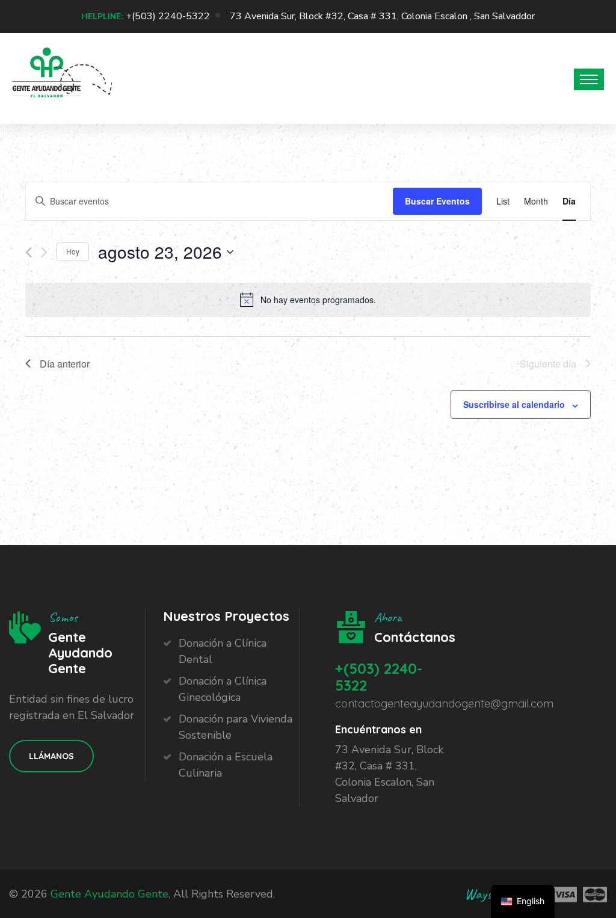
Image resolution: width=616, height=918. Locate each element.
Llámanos (51, 756)
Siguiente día (548, 364)
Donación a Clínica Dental (222, 651)
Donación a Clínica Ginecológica (222, 689)
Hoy (72, 251)
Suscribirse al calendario (514, 404)
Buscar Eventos (437, 201)
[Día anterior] (28, 252)
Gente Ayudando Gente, (110, 894)
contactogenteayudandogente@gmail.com (444, 703)
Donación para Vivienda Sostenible (235, 727)
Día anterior (65, 364)
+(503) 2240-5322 (168, 16)
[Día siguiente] (44, 252)
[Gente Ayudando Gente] (47, 76)
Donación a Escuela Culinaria (226, 765)
